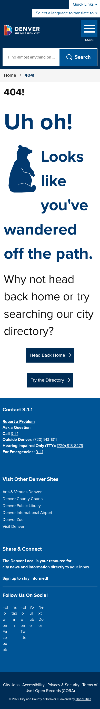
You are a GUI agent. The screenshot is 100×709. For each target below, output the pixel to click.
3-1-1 (14, 433)
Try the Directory (47, 380)
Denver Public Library (22, 505)
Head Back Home (47, 355)
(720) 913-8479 (70, 445)
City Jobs (11, 685)
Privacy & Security (63, 685)
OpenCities (83, 699)
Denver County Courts (23, 499)
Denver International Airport (27, 512)
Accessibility (33, 685)
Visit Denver (13, 526)
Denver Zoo (13, 519)
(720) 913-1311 (45, 439)
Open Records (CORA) (55, 690)
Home (10, 75)
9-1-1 (39, 452)
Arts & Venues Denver (22, 492)
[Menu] (89, 30)
